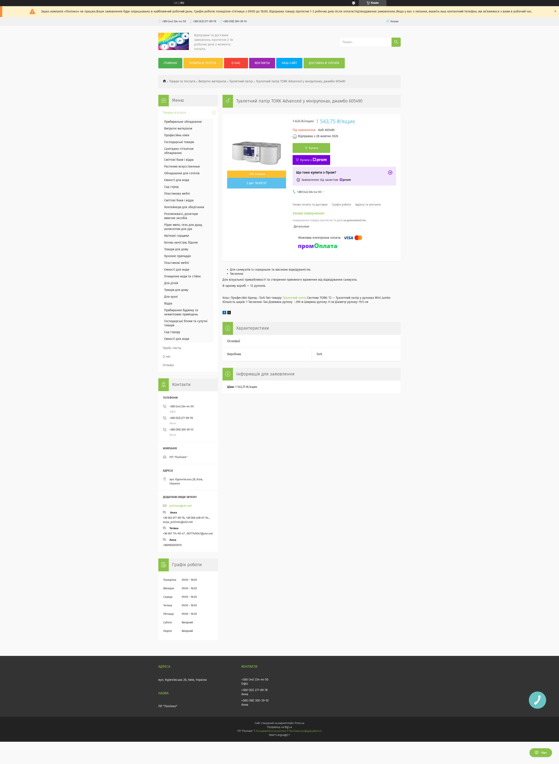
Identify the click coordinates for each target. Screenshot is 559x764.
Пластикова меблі (177, 193)
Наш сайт (289, 63)
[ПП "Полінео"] (173, 49)
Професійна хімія (176, 135)
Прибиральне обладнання (183, 121)
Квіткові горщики (176, 235)
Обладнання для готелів (182, 173)
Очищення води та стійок (182, 276)
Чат (544, 752)
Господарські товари (179, 142)
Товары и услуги (202, 63)
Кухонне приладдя (177, 256)
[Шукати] (396, 42)
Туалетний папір (241, 81)
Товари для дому (176, 249)
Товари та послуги (182, 81)
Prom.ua (299, 723)
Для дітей (171, 283)
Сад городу (172, 332)
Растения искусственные (182, 166)
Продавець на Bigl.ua (279, 727)
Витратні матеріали (212, 81)
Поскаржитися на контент (270, 731)
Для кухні (171, 296)
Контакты (262, 63)
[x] (229, 313)
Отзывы (168, 365)
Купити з (306, 160)
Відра (168, 303)
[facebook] (224, 313)
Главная (170, 63)
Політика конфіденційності (305, 731)
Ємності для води (176, 180)
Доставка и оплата (324, 63)
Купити (313, 148)
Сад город (171, 186)
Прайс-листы (172, 348)
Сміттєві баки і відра (179, 159)
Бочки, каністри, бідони (181, 242)
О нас (236, 63)
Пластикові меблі (176, 262)
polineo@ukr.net (180, 506)
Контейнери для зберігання (184, 207)
